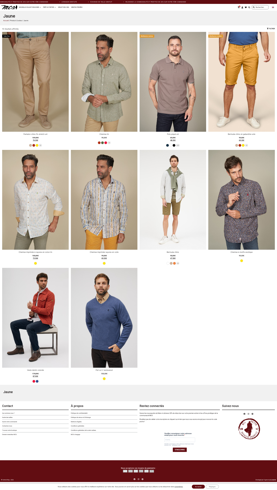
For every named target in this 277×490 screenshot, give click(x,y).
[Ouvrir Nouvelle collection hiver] (40, 7)
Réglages (212, 487)
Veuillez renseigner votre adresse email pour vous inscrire (178, 434)
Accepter (198, 487)
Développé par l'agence (265, 480)
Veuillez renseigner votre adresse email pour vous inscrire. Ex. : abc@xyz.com (179, 444)
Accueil (6, 21)
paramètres (179, 487)
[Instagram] (248, 414)
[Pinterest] (252, 414)
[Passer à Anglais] (273, 7)
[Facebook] (244, 414)
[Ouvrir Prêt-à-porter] (55, 7)
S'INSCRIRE (180, 450)
